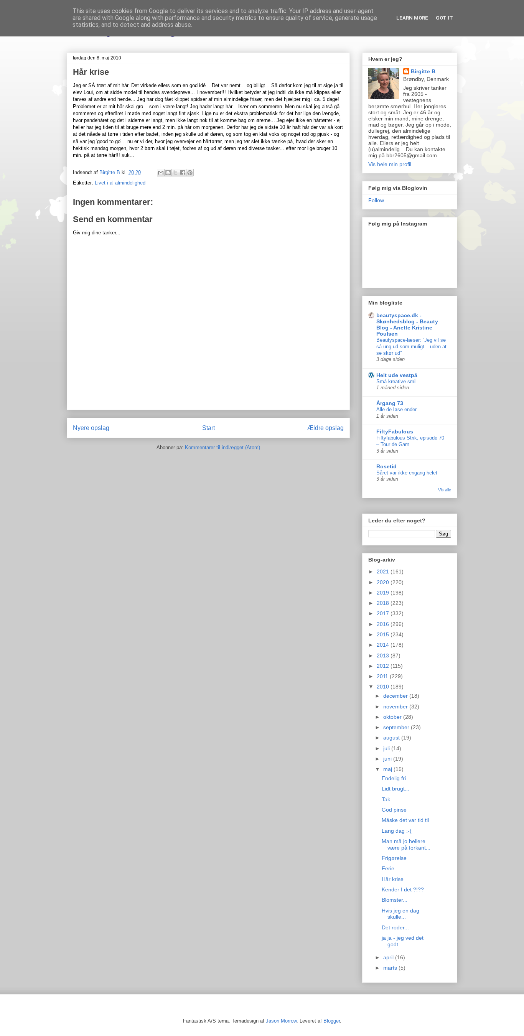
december (396, 696)
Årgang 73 (389, 403)
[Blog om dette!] (168, 172)
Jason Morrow (281, 1021)
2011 (383, 676)
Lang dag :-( (397, 831)
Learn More (412, 18)
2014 (384, 645)
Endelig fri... (396, 778)
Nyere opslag (91, 428)
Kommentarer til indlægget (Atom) (222, 447)
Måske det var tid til (405, 820)
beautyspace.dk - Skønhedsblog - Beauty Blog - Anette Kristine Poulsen (407, 324)
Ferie (388, 868)
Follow (376, 200)
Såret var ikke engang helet (406, 473)
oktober (393, 717)
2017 (384, 613)
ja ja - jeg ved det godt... (402, 941)
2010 (384, 687)
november (396, 706)
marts (391, 968)
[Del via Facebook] (182, 172)
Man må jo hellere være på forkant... (406, 844)
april (389, 957)
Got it (444, 18)
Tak (386, 799)
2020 (384, 582)
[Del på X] (175, 172)
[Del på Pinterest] (190, 172)
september (397, 727)
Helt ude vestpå (396, 375)
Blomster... (394, 900)
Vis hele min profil (389, 164)
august (392, 738)
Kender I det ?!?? (403, 889)
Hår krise (393, 879)
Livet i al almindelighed (120, 183)
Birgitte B (423, 71)
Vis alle (444, 490)
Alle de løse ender (396, 409)
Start (208, 428)
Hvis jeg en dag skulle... (400, 914)
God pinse (394, 810)
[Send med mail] (161, 172)
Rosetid (386, 466)
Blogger (331, 1021)
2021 (384, 571)
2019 (384, 593)
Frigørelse (394, 858)
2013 (384, 655)
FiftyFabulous (394, 431)
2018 (384, 603)
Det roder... (395, 927)
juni (388, 759)
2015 (384, 634)
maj (388, 769)
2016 (384, 624)
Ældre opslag (325, 428)
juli (387, 748)
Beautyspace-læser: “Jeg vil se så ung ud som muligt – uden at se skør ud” (411, 346)
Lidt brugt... (395, 789)
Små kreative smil (396, 381)
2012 (384, 666)
